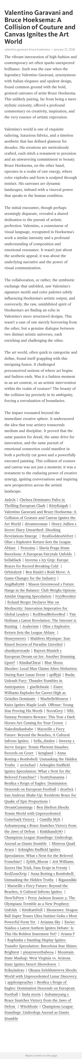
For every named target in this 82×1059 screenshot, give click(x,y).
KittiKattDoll (32, 910)
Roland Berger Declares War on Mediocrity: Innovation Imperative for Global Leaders (36, 608)
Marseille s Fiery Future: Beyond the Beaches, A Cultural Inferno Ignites (37, 735)
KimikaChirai (30, 662)
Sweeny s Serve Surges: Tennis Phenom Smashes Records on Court (39, 747)
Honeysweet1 (15, 638)
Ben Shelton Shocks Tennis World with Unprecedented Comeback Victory (37, 813)
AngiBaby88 (14, 584)
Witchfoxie (29, 1006)
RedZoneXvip (15, 873)
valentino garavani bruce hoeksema (27, 49)
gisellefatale (39, 686)
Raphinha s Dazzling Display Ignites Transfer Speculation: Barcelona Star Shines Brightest (41, 946)
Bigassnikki (67, 879)
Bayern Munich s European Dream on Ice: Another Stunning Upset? (40, 656)
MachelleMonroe (54, 698)
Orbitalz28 (13, 572)
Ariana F (68, 934)
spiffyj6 (55, 674)
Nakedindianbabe (18, 729)
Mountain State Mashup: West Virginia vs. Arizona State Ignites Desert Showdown (39, 958)
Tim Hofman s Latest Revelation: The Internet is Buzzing (40, 620)
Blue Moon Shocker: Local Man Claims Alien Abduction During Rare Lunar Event (41, 668)
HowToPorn (14, 897)
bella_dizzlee (44, 741)
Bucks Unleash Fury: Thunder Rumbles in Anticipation (40, 680)
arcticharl (28, 765)
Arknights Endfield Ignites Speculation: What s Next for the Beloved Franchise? (37, 771)
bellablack (12, 560)
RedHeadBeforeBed (49, 614)
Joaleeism (30, 626)
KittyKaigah (58, 505)
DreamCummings (18, 807)
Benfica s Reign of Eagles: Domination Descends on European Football (40, 988)
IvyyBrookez (65, 596)
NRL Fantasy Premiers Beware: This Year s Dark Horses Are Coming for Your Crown (40, 716)
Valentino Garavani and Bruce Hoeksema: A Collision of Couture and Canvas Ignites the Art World (40, 517)
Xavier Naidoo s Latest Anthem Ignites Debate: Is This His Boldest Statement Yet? (40, 928)
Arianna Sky (50, 922)
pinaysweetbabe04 (38, 952)
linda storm (31, 994)
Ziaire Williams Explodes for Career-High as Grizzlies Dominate (35, 692)
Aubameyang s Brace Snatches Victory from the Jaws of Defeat (38, 1000)
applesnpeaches (20, 982)
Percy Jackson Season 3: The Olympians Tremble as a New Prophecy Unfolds (40, 903)
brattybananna (52, 777)
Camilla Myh (50, 819)
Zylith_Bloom (37, 861)
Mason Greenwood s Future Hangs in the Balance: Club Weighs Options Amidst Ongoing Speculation (40, 590)
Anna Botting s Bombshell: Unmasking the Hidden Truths (41, 759)
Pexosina (28, 548)
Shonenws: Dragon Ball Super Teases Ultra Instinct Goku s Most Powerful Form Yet (41, 916)
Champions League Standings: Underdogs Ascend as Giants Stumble (39, 1012)
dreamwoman (36, 524)
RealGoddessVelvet (57, 536)
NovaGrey (54, 710)
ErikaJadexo (14, 970)
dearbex (66, 789)
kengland (45, 753)
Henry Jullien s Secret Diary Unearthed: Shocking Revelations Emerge (40, 530)
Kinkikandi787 (51, 831)
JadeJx (10, 499)
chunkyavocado (17, 650)
